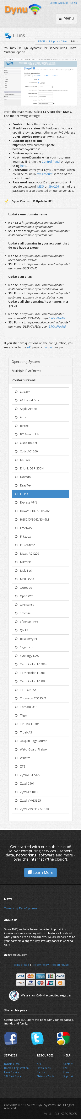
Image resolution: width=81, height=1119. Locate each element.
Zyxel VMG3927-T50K (33, 809)
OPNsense (25, 605)
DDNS (41, 41)
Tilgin (22, 715)
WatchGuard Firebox (32, 749)
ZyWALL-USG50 (29, 775)
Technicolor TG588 (31, 673)
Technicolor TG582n (32, 664)
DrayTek (24, 485)
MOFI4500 (25, 579)
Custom (24, 392)
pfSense (24, 613)
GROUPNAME (57, 318)
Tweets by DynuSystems (20, 908)
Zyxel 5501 (25, 783)
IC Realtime (26, 545)
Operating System (26, 361)
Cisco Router (27, 443)
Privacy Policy (40, 965)
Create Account (59, 3)
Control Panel (51, 161)
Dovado (24, 477)
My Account (45, 174)
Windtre (23, 758)
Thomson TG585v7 (31, 698)
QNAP (22, 630)
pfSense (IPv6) (28, 622)
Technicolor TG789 (31, 681)
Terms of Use (20, 965)
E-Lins (22, 494)
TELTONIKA (26, 690)
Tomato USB (27, 707)
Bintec (22, 426)
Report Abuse (60, 965)
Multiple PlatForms (26, 370)
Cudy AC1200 (27, 451)
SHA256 (54, 186)
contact (49, 347)
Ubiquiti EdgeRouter (32, 741)
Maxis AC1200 (28, 553)
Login (73, 3)
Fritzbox (24, 536)
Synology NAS (28, 656)
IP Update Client (58, 41)
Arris (21, 417)
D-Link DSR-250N (30, 468)
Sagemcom (26, 647)
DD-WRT (24, 460)
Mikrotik (24, 562)
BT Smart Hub (28, 434)
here (23, 166)
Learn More (42, 872)
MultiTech (25, 570)
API (29, 347)
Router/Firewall (24, 380)
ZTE (21, 766)
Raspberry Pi (27, 639)
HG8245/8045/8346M (33, 519)
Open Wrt (25, 596)
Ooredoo (24, 588)
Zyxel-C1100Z (27, 792)
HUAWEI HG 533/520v (33, 511)
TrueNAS (24, 732)
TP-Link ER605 (28, 724)
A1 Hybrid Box (28, 400)
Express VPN (27, 502)
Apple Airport (27, 409)
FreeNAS (24, 528)
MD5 (41, 186)
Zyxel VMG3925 (29, 800)
